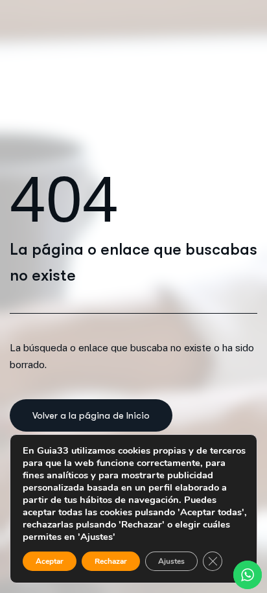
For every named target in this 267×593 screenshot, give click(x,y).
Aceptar (50, 561)
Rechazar (111, 561)
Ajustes (171, 561)
